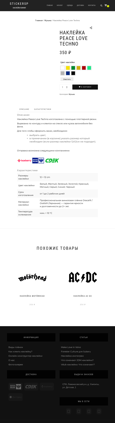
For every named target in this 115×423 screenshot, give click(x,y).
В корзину (86, 87)
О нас (11, 360)
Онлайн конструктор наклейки (25, 356)
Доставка (80, 5)
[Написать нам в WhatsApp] (88, 411)
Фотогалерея (15, 364)
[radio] (62, 68)
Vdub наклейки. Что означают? (78, 364)
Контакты (91, 5)
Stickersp (19, 3)
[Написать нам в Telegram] (78, 411)
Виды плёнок (15, 347)
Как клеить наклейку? (20, 351)
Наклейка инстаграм (72, 356)
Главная (50, 5)
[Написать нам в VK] (99, 411)
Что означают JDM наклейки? (77, 360)
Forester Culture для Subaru (76, 351)
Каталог (60, 5)
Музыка (47, 20)
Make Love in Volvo (71, 347)
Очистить (67, 79)
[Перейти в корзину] (106, 6)
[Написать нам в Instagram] (68, 411)
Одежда (70, 5)
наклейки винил (19, 8)
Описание (24, 109)
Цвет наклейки (67, 62)
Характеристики (42, 109)
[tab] (24, 109)
